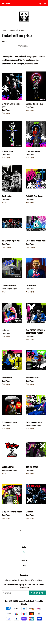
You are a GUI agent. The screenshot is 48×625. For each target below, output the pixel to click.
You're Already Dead (26, 601)
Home (4, 30)
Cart (44, 3)
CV (24, 552)
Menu (7, 4)
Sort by (4, 41)
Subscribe (37, 593)
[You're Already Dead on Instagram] (24, 566)
